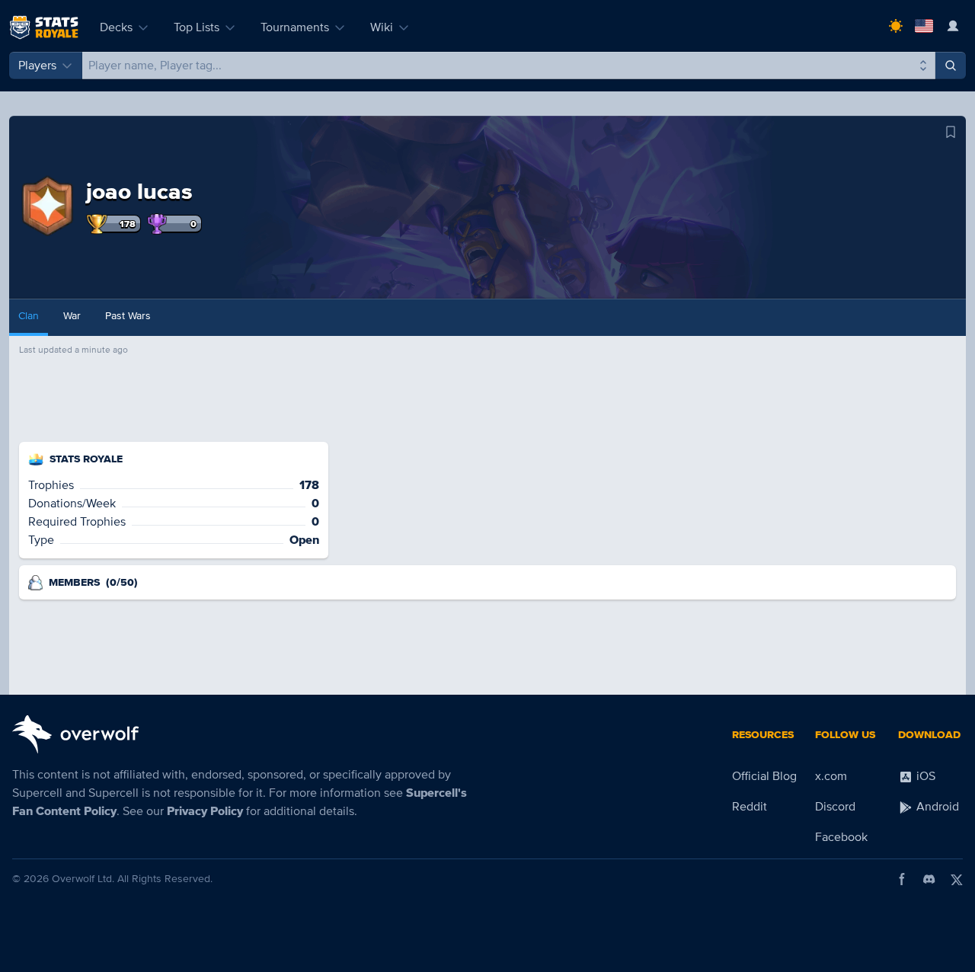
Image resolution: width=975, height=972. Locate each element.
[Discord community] (929, 879)
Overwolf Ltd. (83, 878)
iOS (924, 776)
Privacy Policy (205, 811)
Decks (116, 27)
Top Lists (196, 27)
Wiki (381, 27)
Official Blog (764, 776)
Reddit (749, 806)
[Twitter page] (957, 879)
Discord (835, 806)
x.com (831, 776)
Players (37, 65)
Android (936, 806)
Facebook (841, 837)
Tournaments (295, 27)
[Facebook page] (902, 879)
